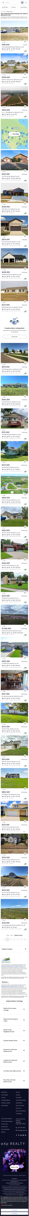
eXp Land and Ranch (21, 1110)
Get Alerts (24, 7)
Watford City (18, 935)
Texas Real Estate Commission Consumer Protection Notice (14, 1189)
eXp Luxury (18, 1108)
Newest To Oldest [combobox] (14, 7)
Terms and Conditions (6, 1118)
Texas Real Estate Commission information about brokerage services (14, 1187)
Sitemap (3, 1132)
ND (12, 935)
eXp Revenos (19, 1102)
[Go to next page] (25, 939)
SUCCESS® (18, 1097)
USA (8, 935)
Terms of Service (13, 1181)
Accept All (14, 1210)
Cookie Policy (4, 1126)
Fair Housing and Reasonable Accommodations (14, 1182)
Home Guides (4, 1105)
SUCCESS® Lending (20, 1100)
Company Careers (5, 1102)
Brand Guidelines (5, 1129)
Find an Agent (4, 1094)
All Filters (6, 7)
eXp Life (18, 1092)
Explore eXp (4, 1092)
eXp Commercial (20, 1105)
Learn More (21, 1194)
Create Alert (14, 336)
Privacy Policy (4, 1124)
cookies (5, 1197)
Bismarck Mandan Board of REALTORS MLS (12, 966)
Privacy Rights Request (6, 1121)
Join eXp (3, 1097)
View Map (15, 134)
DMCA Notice (14, 1178)
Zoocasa (18, 1094)
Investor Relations (5, 1100)
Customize (14, 1213)
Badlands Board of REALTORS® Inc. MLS (11, 986)
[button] (14, 949)
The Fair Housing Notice (19, 1192)
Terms (23, 1201)
